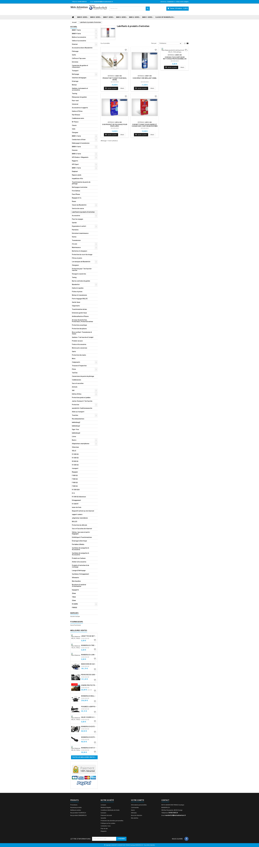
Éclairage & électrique (79, 541)
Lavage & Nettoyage (78, 570)
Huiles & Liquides (77, 288)
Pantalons (75, 230)
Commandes (135, 807)
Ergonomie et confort (79, 226)
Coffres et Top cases (79, 58)
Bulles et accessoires (79, 37)
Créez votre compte (182, 1)
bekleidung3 (76, 433)
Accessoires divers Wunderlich (82, 48)
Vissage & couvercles (79, 274)
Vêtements (75, 577)
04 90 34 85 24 (82, 1)
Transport (75, 70)
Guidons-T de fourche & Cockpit (82, 337)
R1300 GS (75, 461)
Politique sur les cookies (108, 823)
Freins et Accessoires (79, 344)
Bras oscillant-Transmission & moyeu (82, 333)
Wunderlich (76, 284)
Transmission (76, 240)
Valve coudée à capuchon (89, 717)
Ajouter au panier (111, 88)
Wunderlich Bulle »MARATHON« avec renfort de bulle (89, 696)
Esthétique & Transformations (82, 537)
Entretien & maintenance (80, 233)
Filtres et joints (77, 258)
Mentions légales (106, 807)
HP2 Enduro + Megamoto (80, 157)
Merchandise (76, 581)
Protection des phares (79, 328)
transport (75, 468)
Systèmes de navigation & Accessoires (80, 548)
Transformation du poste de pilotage (81, 183)
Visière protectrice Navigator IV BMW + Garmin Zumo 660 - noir (89, 685)
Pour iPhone (76, 194)
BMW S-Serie (121, 17)
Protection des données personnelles (112, 820)
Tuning (74, 277)
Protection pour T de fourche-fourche (82, 269)
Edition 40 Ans (76, 394)
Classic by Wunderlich (164, 17)
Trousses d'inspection (79, 365)
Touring (74, 93)
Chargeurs (75, 265)
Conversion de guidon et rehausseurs (80, 66)
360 (73, 390)
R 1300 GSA (76, 489)
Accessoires (76, 215)
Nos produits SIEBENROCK (78, 815)
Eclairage (75, 81)
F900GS (74, 607)
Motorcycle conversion (79, 348)
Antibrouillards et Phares (80, 316)
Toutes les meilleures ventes (84, 757)
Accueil (73, 27)
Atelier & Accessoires (79, 562)
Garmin (74, 222)
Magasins (103, 831)
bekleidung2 (76, 422)
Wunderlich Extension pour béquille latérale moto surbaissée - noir (89, 726)
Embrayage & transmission (80, 143)
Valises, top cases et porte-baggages (81, 533)
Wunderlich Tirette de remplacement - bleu (89, 645)
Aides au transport (78, 412)
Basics (74, 440)
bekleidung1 (76, 426)
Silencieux (75, 447)
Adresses (134, 813)
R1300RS (75, 604)
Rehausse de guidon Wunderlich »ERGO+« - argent (89, 674)
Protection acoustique (79, 325)
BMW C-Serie (147, 17)
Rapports (75, 161)
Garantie (103, 818)
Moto (73, 358)
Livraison (103, 805)
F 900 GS (75, 475)
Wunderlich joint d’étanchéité (89, 655)
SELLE (74, 450)
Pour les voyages (77, 219)
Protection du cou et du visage (82, 254)
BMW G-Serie (134, 17)
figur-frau (75, 429)
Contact (165, 800)
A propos (103, 813)
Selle (73, 129)
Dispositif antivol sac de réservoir (83, 511)
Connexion (170, 1)
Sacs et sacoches (77, 383)
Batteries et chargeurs (79, 251)
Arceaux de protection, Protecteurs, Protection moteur (82, 320)
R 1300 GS (75, 454)
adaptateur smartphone (80, 518)
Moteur (74, 85)
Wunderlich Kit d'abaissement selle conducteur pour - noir (89, 748)
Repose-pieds (76, 175)
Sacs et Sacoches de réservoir (82, 528)
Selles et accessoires (79, 40)
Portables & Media (78, 544)
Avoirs (133, 810)
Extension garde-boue (79, 313)
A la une (74, 244)
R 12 (73, 493)
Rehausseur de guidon (79, 97)
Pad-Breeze (76, 115)
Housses (74, 150)
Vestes (74, 237)
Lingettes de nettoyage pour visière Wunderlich (89, 636)
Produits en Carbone (78, 558)
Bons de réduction (136, 815)
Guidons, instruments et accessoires (80, 89)
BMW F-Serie (108, 17)
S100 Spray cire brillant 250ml (145, 78)
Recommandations (78, 419)
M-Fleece (75, 122)
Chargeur (75, 132)
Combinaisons (76, 380)
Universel (75, 104)
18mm (74, 597)
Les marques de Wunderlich (81, 261)
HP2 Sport (75, 164)
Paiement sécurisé (106, 815)
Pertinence (171, 43)
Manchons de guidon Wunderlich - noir (89, 664)
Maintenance (76, 247)
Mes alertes (134, 818)
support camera (77, 514)
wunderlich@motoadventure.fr (103, 1)
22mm (74, 600)
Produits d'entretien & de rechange (80, 566)
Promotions (73, 805)
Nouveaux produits (76, 807)
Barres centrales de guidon (81, 281)
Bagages (75, 472)
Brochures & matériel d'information (79, 585)
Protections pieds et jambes (81, 397)
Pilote (74, 369)
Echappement (76, 500)
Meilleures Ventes (78, 630)
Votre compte (137, 800)
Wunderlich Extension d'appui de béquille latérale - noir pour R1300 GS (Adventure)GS (89, 737)
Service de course (78, 208)
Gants (74, 351)
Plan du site (104, 828)
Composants (76, 362)
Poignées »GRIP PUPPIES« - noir (89, 706)
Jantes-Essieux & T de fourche (82, 401)
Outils (74, 55)
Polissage (75, 51)
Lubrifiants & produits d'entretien (83, 212)
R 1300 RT (75, 504)
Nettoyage (75, 74)
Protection (75, 404)
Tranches (75, 415)
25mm (74, 593)
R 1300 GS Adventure (79, 497)
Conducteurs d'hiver (79, 139)
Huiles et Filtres (77, 111)
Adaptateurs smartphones (80, 443)
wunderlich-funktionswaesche (82, 408)
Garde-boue (76, 302)
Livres (74, 436)
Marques (74, 613)
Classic (74, 125)
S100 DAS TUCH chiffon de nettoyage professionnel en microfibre (174, 59)
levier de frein (76, 507)
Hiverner (75, 44)
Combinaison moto (78, 118)
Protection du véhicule (79, 525)
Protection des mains (79, 355)
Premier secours (77, 341)
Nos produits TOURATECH (78, 813)
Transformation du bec (79, 309)
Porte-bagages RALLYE (80, 298)
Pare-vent (75, 100)
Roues (74, 201)
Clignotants (76, 306)
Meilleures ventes (75, 810)
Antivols (74, 387)
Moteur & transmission (79, 295)
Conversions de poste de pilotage (83, 376)
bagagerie (75, 590)
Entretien (75, 62)
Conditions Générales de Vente (110, 810)
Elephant (75, 171)
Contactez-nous (105, 826)
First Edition (76, 191)
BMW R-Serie (82, 17)
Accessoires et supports (80, 107)
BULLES (74, 521)
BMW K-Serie (95, 17)
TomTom (74, 373)
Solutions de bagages (79, 78)
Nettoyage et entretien (79, 187)
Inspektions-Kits (77, 178)
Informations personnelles (139, 805)
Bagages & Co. (77, 198)
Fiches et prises (77, 291)
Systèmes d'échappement (80, 574)
